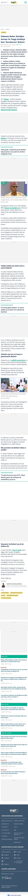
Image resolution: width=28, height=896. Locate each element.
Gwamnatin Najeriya (16, 592)
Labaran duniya (4, 766)
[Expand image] (26, 182)
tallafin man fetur (18, 360)
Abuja (6, 99)
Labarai (7, 29)
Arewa (3, 595)
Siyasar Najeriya (6, 597)
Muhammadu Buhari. (9, 110)
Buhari (3, 138)
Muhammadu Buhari (12, 595)
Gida (2, 29)
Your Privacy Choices (15, 895)
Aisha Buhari (5, 592)
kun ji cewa (17, 550)
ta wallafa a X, (14, 208)
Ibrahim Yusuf (18, 44)
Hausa (6, 208)
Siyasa (2, 663)
